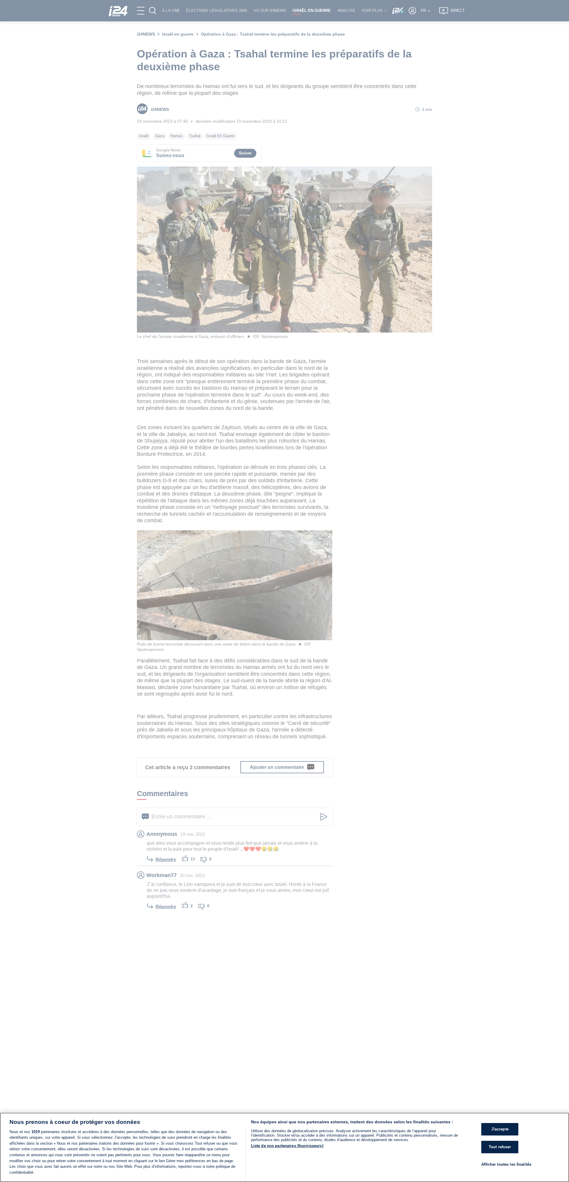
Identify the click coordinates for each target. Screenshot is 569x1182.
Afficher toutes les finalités (506, 1164)
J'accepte (500, 1129)
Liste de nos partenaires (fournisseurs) (287, 1145)
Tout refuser (500, 1147)
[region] (284, 1147)
